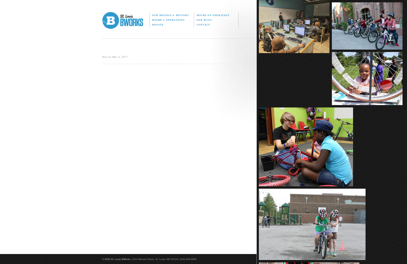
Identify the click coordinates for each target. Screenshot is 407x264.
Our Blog (204, 19)
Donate (158, 24)
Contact (203, 24)
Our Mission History (170, 15)
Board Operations (168, 19)
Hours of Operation (213, 15)
